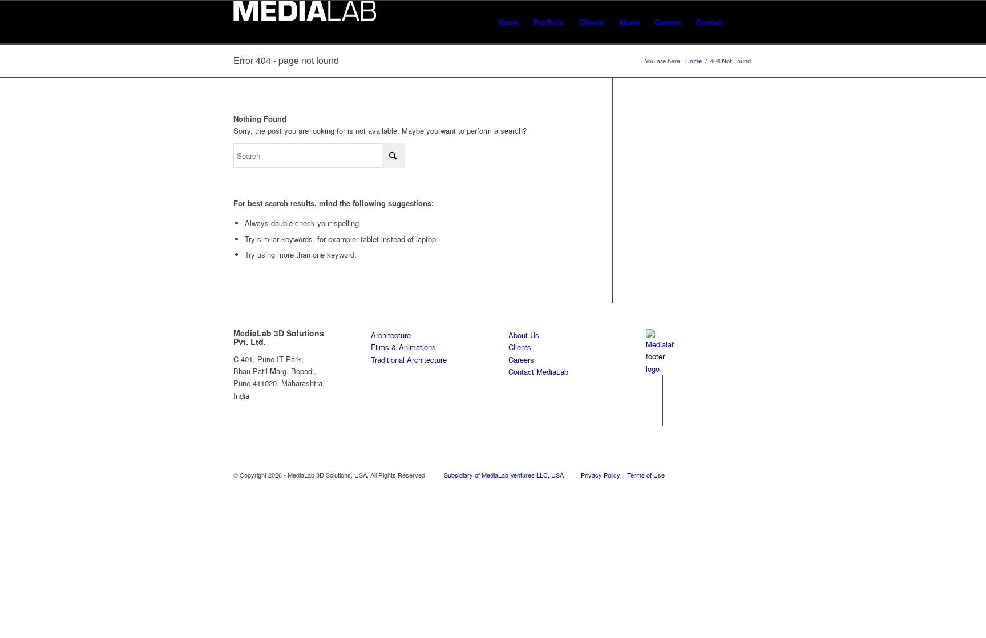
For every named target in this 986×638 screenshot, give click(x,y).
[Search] (741, 22)
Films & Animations (403, 347)
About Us (523, 335)
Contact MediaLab (538, 371)
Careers (521, 359)
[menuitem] (508, 22)
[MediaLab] (304, 22)
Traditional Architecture (409, 359)
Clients (519, 347)
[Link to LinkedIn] (654, 383)
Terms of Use (646, 474)
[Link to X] (654, 400)
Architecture (391, 335)
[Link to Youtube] (654, 417)
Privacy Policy (600, 474)
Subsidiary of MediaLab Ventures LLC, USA (504, 474)
